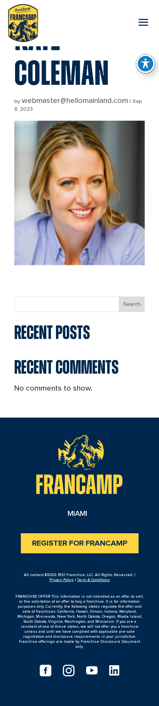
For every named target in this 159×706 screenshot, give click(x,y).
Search (131, 304)
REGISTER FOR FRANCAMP (79, 543)
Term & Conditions (93, 580)
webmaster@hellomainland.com (75, 100)
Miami (77, 513)
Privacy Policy (61, 580)
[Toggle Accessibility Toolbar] (145, 63)
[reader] (23, 21)
